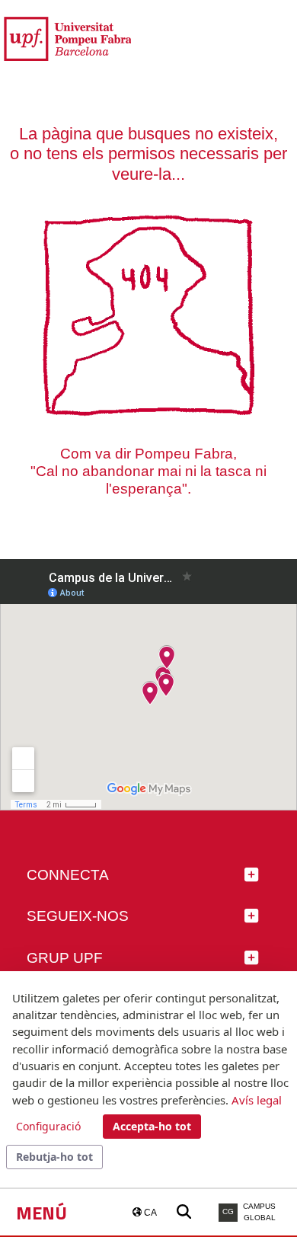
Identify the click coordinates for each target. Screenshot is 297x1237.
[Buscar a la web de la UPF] (184, 1212)
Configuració (48, 1126)
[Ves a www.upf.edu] (67, 37)
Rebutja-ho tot (54, 1156)
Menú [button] (41, 1212)
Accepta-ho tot (152, 1126)
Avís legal (257, 1100)
